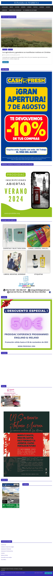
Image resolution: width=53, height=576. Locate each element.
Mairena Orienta (4, 555)
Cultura (17, 7)
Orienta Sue (3, 544)
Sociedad (41, 7)
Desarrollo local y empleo (6, 557)
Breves (11, 7)
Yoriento (3, 553)
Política (35, 7)
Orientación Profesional (6, 549)
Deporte (23, 7)
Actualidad (5, 7)
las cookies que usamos (29, 572)
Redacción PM (17, 55)
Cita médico (3, 559)
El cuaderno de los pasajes (30, 10)
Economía (10, 49)
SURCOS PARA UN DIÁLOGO (15, 10)
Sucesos (48, 7)
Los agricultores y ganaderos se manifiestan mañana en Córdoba (26, 52)
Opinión (29, 7)
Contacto (4, 10)
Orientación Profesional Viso (7, 551)
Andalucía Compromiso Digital (7, 546)
